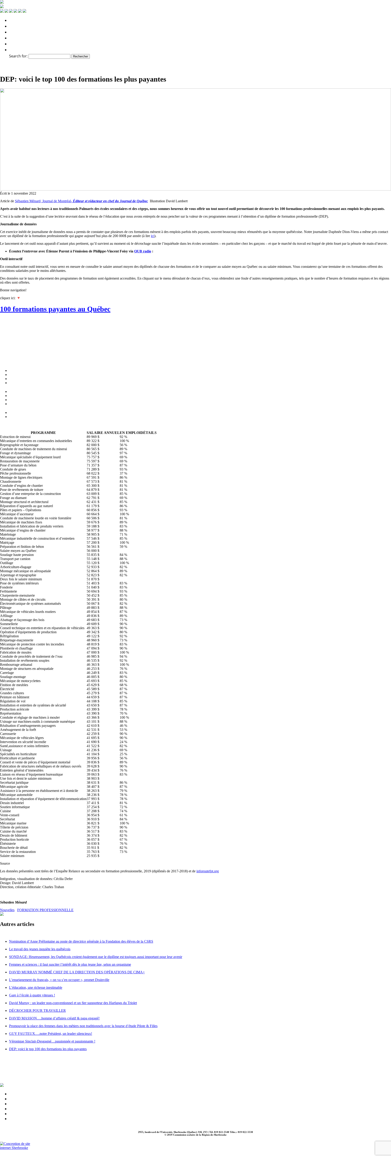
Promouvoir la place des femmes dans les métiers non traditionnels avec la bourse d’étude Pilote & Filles (83, 1026)
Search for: (18, 56)
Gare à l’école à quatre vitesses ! (32, 995)
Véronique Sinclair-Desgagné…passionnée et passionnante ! (52, 1041)
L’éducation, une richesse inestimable (35, 987)
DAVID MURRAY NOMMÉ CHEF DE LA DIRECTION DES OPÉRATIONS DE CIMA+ (77, 972)
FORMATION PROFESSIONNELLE (45, 910)
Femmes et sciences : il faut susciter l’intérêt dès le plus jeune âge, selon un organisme (70, 964)
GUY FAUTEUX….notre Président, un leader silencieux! (50, 1034)
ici (152, 236)
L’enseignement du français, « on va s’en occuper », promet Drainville (59, 980)
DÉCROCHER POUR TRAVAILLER (37, 1010)
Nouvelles (7, 910)
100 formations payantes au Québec (55, 309)
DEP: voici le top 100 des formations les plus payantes (48, 1049)
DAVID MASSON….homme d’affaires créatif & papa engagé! (54, 1018)
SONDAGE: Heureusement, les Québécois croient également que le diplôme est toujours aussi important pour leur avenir (95, 957)
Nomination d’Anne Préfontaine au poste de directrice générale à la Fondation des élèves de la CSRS (81, 941)
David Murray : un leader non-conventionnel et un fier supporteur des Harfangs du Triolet (73, 1003)
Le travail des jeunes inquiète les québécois (39, 949)
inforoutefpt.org (207, 871)
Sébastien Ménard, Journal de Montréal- (81, 201)
